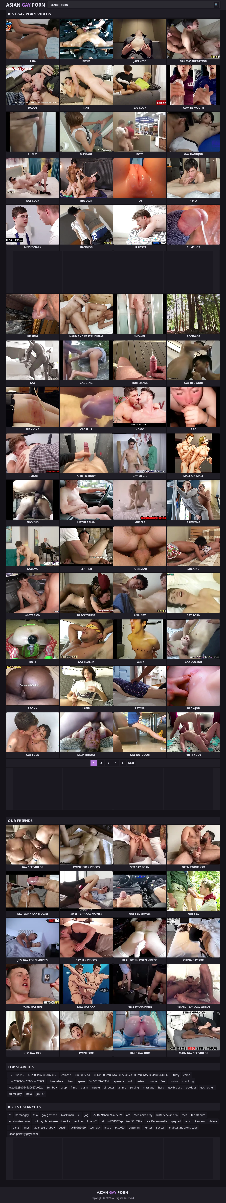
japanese (118, 1081)
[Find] (216, 5)
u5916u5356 (16, 1075)
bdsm (84, 1087)
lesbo (107, 1127)
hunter (148, 1127)
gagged (176, 1121)
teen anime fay (143, 1115)
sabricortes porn (19, 1121)
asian (140, 1081)
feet (163, 1081)
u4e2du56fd (82, 1075)
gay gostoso (49, 1115)
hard (161, 1087)
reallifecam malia (156, 1121)
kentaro (200, 1121)
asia (35, 1115)
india (29, 1094)
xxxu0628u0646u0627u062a (26, 1087)
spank (81, 1081)
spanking (188, 1081)
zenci (188, 1121)
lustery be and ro (167, 1115)
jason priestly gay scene (24, 1134)
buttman (134, 1127)
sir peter (109, 1087)
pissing (134, 1087)
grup (64, 1087)
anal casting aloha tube (183, 1127)
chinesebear (56, 1081)
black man (67, 1115)
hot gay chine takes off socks (52, 1121)
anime (122, 1087)
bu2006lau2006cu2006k (42, 1075)
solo (130, 1081)
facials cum (198, 1115)
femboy (52, 1087)
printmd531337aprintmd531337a (121, 1121)
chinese (66, 1075)
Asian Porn (25, 5)
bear (71, 1081)
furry (176, 1075)
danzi (16, 1127)
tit (10, 1115)
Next (131, 762)
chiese (213, 1121)
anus (26, 1127)
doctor (174, 1081)
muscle (152, 1081)
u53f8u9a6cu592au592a (107, 1115)
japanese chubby (44, 1127)
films (74, 1087)
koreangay (22, 1115)
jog (87, 1115)
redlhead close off (85, 1121)
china (186, 1075)
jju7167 (40, 1094)
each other (207, 1087)
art (128, 1115)
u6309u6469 (78, 1127)
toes (184, 1115)
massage (148, 1087)
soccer (160, 1127)
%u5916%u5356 (99, 1081)
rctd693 (120, 1127)
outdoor (191, 1087)
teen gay (95, 1127)
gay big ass (175, 1087)
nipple (96, 1087)
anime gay (15, 1094)
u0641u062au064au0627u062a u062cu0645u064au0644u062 (131, 1075)
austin (63, 1127)
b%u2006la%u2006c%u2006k (27, 1081)
